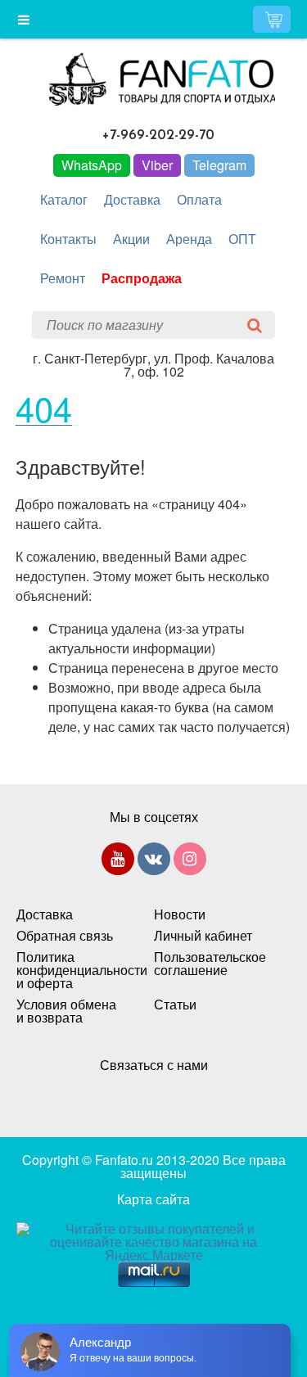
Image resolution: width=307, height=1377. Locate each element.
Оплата (199, 199)
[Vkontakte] (154, 862)
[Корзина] (272, 19)
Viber (157, 165)
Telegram (219, 165)
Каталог (64, 199)
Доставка (132, 199)
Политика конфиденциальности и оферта (68, 970)
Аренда (189, 238)
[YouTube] (118, 862)
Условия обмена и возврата (66, 1011)
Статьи (175, 1004)
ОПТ (242, 238)
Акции (131, 238)
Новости (179, 914)
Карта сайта (153, 1199)
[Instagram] (190, 862)
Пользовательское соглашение (206, 963)
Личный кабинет (203, 935)
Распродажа (142, 278)
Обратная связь (64, 935)
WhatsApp (91, 165)
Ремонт (62, 278)
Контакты (68, 238)
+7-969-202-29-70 (158, 135)
